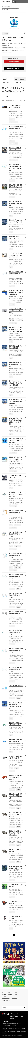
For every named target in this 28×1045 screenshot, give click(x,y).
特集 (16, 994)
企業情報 (5, 79)
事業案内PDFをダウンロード (14, 69)
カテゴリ (6, 96)
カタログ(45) (6, 82)
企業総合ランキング (5, 1000)
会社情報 (16, 1016)
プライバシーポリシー (14, 1013)
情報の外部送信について (14, 1015)
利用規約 (12, 1016)
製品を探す (4, 994)
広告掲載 (12, 1018)
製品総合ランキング (5, 998)
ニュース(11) (18, 82)
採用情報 (21, 1016)
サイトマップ (14, 998)
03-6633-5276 (7, 50)
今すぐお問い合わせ (14, 62)
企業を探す (10, 994)
